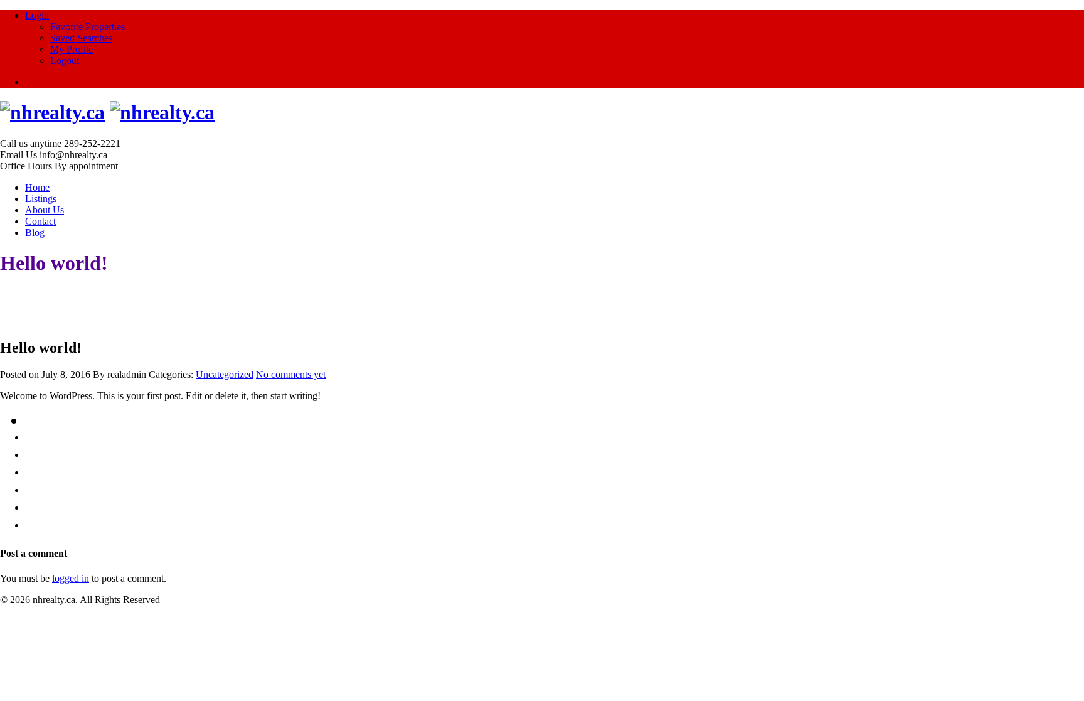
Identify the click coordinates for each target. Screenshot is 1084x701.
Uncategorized (224, 374)
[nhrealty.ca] (52, 112)
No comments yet (291, 374)
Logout (64, 60)
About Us (44, 210)
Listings (40, 198)
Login (37, 15)
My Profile (71, 49)
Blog (35, 232)
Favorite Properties (87, 26)
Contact (40, 221)
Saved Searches (81, 38)
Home (37, 187)
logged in (70, 578)
